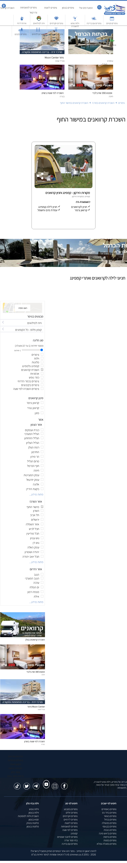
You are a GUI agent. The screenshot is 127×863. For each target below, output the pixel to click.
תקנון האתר (15, 764)
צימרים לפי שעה (70, 830)
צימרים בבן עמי (109, 826)
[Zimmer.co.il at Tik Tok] (17, 784)
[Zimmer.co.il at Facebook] (64, 784)
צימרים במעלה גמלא (106, 844)
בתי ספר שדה (71, 840)
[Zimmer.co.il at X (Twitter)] (26, 784)
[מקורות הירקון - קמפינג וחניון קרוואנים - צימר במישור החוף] (63, 187)
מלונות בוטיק (32, 823)
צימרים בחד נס (109, 812)
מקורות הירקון (77, 196)
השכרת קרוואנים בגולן (35, 639)
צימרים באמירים (109, 809)
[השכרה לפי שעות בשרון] (22, 738)
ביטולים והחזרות (15, 760)
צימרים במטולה (109, 823)
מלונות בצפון (33, 826)
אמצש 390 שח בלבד (35, 671)
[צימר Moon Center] (22, 703)
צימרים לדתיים (71, 819)
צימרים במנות (110, 840)
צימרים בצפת (110, 830)
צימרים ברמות (109, 837)
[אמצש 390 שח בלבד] (22, 668)
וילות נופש (34, 809)
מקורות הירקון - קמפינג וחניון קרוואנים (67, 193)
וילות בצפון (34, 812)
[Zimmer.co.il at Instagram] (55, 784)
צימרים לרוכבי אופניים (67, 837)
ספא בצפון (34, 819)
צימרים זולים (72, 812)
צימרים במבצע (71, 809)
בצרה (43, 744)
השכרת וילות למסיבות (28, 816)
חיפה (43, 674)
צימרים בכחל (110, 819)
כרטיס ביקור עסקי (15, 776)
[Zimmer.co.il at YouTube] (45, 781)
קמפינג (74, 833)
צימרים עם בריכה (70, 844)
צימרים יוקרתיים (70, 816)
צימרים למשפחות (69, 826)
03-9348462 (83, 202)
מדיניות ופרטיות (15, 756)
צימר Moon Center (36, 706)
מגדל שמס (41, 709)
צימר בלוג (15, 772)
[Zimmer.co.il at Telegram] (36, 784)
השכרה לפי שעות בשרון (34, 741)
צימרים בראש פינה (107, 833)
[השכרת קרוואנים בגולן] (22, 636)
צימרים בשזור (110, 816)
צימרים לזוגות (71, 823)
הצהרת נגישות (15, 768)
